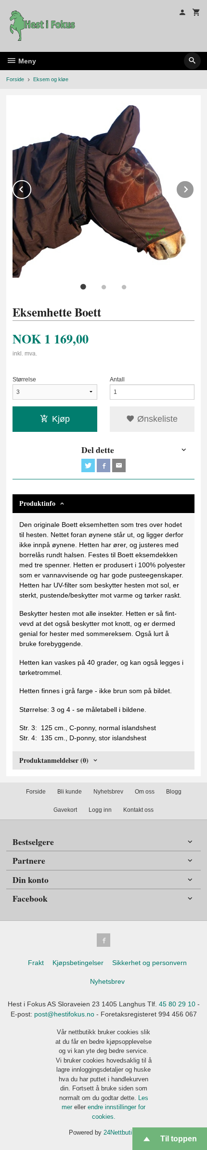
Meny (26, 61)
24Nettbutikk (121, 1132)
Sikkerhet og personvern (149, 962)
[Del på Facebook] (103, 465)
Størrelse (24, 379)
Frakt (36, 962)
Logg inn (100, 810)
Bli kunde (69, 791)
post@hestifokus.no (64, 1014)
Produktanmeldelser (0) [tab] (54, 760)
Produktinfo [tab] (37, 503)
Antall (117, 379)
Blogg (173, 791)
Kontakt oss (138, 810)
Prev (30, 188)
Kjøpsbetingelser (78, 962)
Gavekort (65, 810)
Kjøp (61, 419)
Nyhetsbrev (108, 791)
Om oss (145, 791)
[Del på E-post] (119, 465)
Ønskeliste (156, 419)
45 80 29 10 (177, 1004)
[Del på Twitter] (88, 465)
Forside (15, 79)
